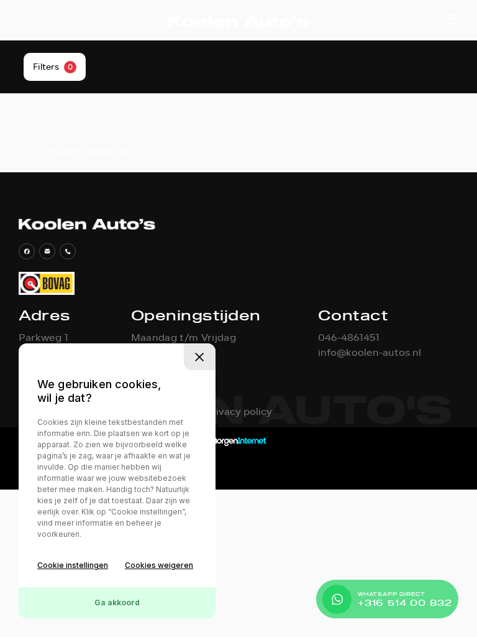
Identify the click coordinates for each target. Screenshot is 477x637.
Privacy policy (238, 411)
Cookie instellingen (72, 565)
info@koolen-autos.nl (369, 352)
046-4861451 (348, 337)
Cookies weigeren (159, 565)
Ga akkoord (117, 602)
